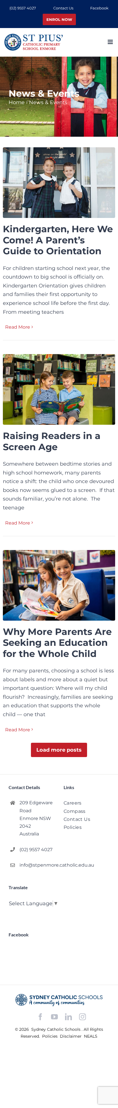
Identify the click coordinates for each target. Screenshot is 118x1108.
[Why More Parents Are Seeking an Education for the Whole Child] (59, 585)
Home (17, 102)
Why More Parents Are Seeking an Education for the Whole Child (57, 642)
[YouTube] (54, 1016)
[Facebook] (40, 1016)
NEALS (90, 1036)
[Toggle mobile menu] (111, 42)
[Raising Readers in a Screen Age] (59, 389)
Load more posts (59, 750)
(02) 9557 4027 (35, 849)
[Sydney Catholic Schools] (59, 1000)
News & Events (48, 102)
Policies (50, 1036)
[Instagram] (82, 1016)
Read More (17, 327)
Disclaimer (71, 1036)
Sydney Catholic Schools (56, 1029)
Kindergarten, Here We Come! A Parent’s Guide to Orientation (58, 240)
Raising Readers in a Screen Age (52, 441)
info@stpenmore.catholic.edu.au (36, 865)
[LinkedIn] (68, 1016)
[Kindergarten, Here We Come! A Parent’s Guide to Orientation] (59, 182)
